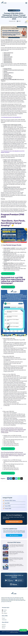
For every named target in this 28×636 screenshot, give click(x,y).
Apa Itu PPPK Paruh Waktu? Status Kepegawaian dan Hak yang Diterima (16, 565)
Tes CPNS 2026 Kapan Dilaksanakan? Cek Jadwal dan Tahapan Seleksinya (16, 545)
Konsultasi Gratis (14, 521)
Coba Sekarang (14, 535)
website (8, 250)
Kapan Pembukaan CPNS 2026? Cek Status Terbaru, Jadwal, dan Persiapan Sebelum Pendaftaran (16, 552)
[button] (26, 3)
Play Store (7, 249)
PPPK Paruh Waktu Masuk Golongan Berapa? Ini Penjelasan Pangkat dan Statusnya (16, 559)
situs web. (14, 253)
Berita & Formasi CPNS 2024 (14, 10)
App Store (13, 249)
